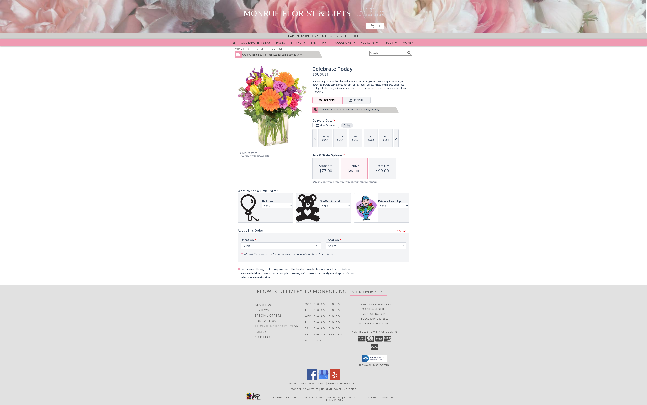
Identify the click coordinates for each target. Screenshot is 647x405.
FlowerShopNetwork (326, 397)
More (407, 42)
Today (347, 125)
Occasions (343, 42)
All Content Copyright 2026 (290, 397)
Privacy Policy (354, 397)
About (389, 42)
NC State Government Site (338, 389)
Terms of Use (334, 399)
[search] (409, 53)
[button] (375, 26)
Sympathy (318, 42)
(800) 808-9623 (375, 14)
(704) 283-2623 (375, 11)
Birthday (298, 42)
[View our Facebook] (312, 379)
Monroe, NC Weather (304, 389)
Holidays (367, 42)
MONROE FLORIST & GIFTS (297, 13)
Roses (280, 42)
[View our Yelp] (335, 379)
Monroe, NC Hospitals (343, 383)
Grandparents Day (256, 42)
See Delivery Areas (368, 292)
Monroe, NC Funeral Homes (307, 383)
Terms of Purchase (381, 397)
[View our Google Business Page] (323, 379)
